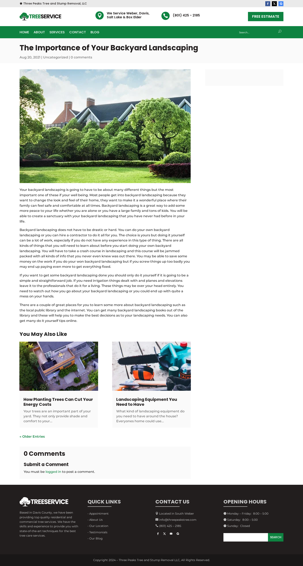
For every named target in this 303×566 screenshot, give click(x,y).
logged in (53, 472)
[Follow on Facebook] (267, 3)
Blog (94, 33)
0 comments (81, 57)
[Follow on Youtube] (171, 533)
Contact (77, 33)
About (39, 33)
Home (24, 33)
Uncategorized (55, 57)
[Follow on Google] (280, 3)
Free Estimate (265, 16)
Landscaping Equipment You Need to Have (146, 402)
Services (57, 33)
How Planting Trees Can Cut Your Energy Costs (58, 402)
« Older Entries (32, 436)
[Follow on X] (274, 3)
